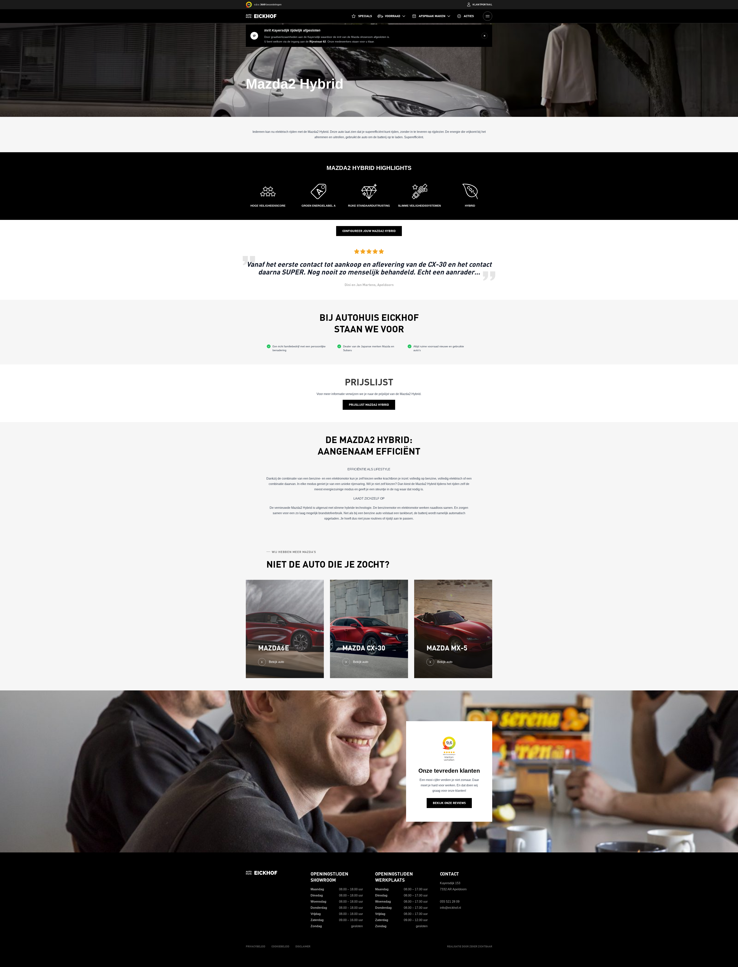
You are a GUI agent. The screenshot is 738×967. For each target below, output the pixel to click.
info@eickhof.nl (450, 907)
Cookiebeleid (280, 946)
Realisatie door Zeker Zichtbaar (469, 946)
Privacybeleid (255, 946)
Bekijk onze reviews (449, 803)
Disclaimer (302, 946)
